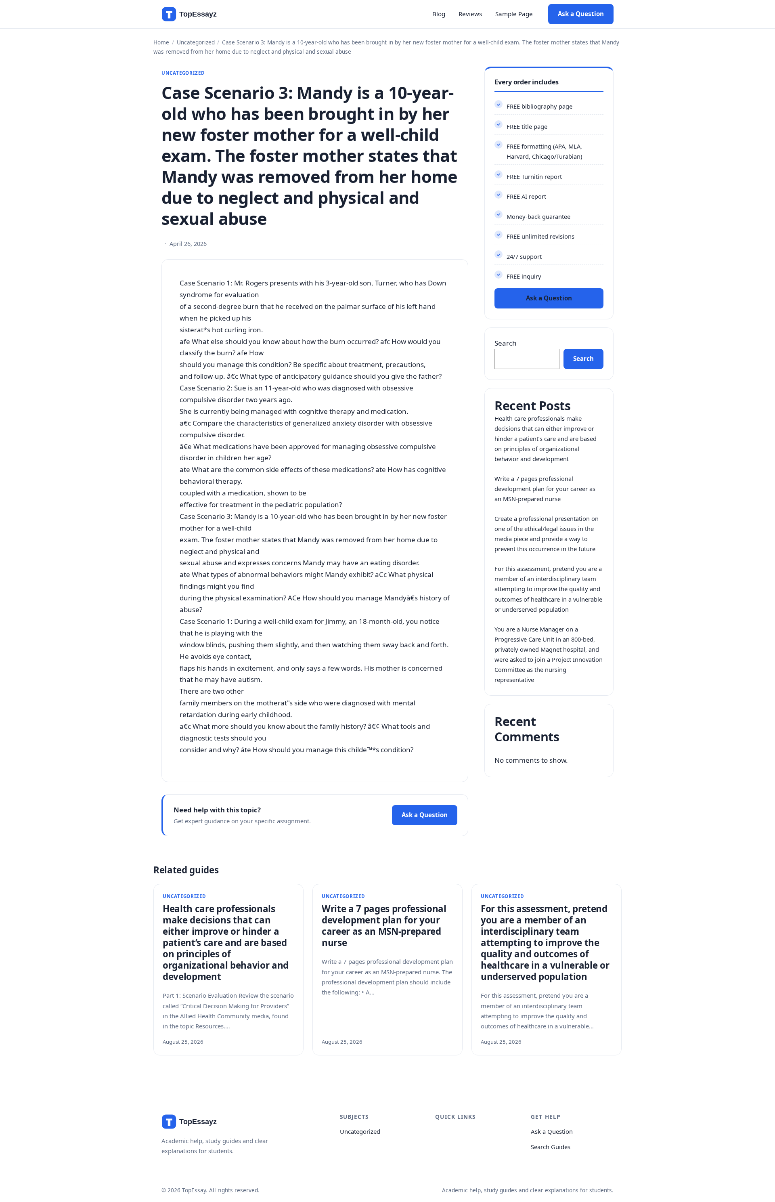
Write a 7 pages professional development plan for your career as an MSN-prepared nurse (544, 488)
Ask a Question (581, 14)
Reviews (470, 14)
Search (505, 343)
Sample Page (514, 14)
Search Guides (550, 1147)
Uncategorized (196, 42)
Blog (438, 14)
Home (161, 42)
